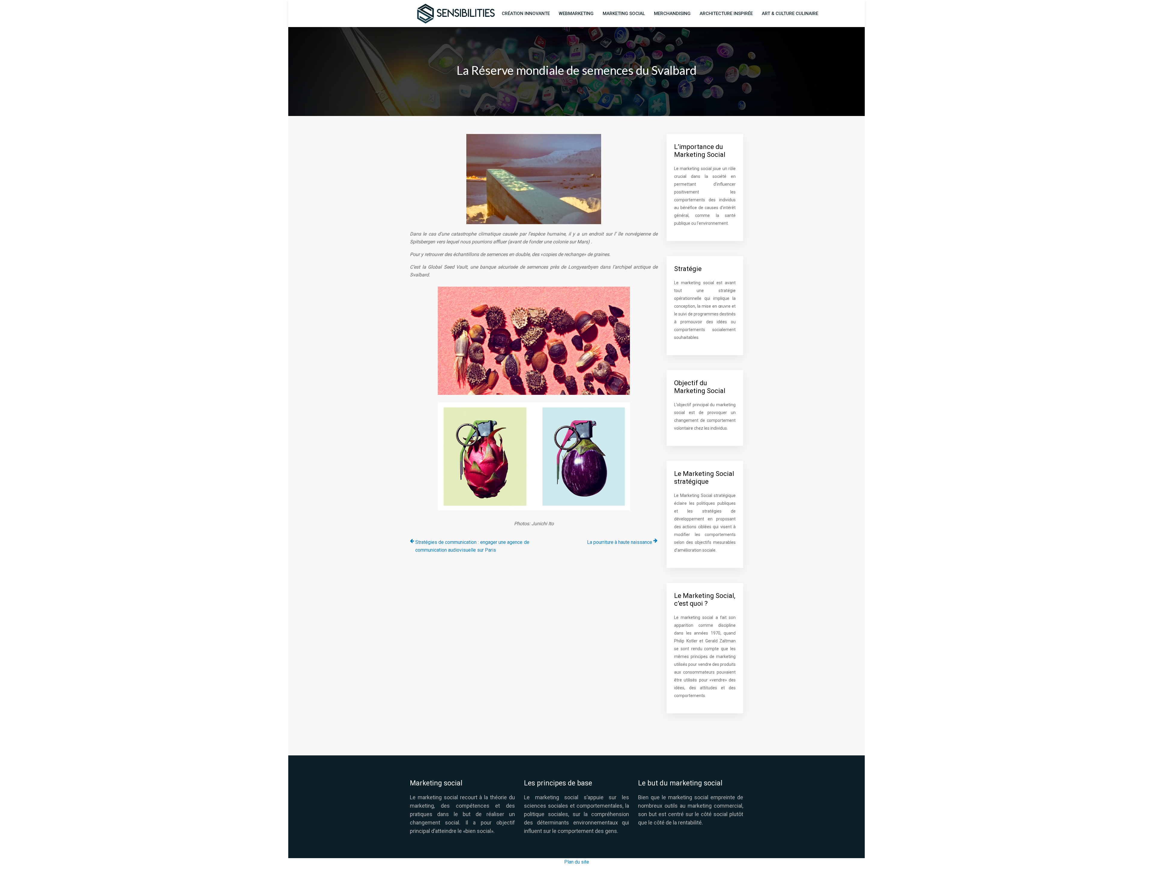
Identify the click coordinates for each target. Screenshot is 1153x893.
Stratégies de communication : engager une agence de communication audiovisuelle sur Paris (472, 546)
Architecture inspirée (726, 13)
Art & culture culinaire (790, 13)
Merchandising (672, 13)
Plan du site (576, 862)
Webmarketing (576, 13)
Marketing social (624, 13)
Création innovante (526, 13)
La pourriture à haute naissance (619, 542)
